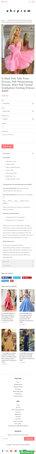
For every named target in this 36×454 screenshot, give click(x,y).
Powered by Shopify (25, 444)
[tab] (18, 153)
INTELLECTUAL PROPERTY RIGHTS (18, 426)
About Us (18, 407)
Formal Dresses (18, 394)
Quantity (4, 123)
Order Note (5, 131)
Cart (33, 2)
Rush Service (5, 116)
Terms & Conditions (18, 421)
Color (3, 108)
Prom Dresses (18, 389)
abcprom (18, 444)
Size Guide (18, 416)
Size (3, 100)
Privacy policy (18, 423)
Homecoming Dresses (18, 391)
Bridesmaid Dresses (18, 387)
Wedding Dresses (18, 384)
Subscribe (29, 439)
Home (3, 20)
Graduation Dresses (18, 396)
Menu (6, 2)
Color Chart (18, 419)
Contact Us (18, 412)
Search (18, 405)
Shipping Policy (18, 414)
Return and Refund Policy (18, 409)
